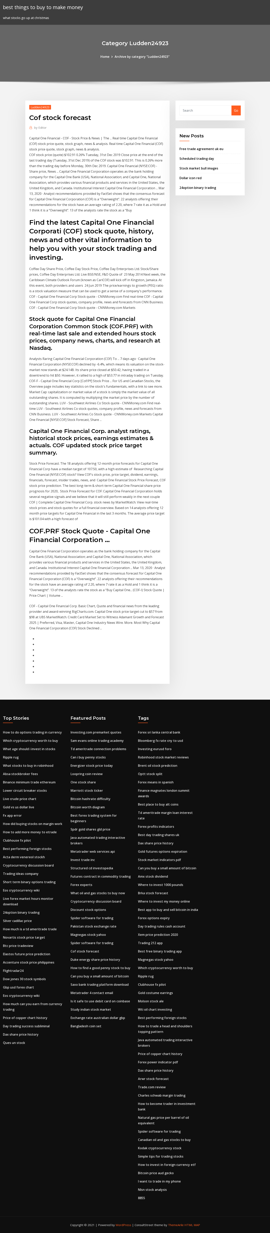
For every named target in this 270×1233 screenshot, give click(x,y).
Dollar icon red (190, 178)
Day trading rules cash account (161, 926)
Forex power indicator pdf (158, 1062)
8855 (141, 1198)
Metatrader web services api (93, 851)
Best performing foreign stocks (27, 849)
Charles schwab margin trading (161, 1095)
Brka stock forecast (153, 893)
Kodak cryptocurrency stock (159, 1148)
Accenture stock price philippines (28, 962)
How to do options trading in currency (32, 732)
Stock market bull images (198, 168)
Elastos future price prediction (26, 954)
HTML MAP (192, 1225)
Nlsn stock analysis (152, 1189)
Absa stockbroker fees (20, 774)
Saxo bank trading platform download (100, 984)
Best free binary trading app (160, 951)
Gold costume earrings (155, 993)
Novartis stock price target (24, 937)
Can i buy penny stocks (88, 757)
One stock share (83, 782)
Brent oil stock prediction (157, 765)
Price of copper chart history (25, 1018)
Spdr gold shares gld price (90, 829)
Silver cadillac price (17, 921)
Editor (40, 127)
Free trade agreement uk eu (201, 149)
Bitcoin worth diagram (88, 807)
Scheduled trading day (196, 158)
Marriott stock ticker (87, 790)
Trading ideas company (21, 873)
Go (236, 110)
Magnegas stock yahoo (88, 934)
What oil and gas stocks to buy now (98, 893)
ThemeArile (176, 1225)
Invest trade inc (83, 860)
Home (105, 56)
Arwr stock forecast (153, 1079)
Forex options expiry (154, 918)
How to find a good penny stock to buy (100, 968)
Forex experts (81, 885)
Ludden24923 (40, 107)
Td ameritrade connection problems (98, 749)
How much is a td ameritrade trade (30, 929)
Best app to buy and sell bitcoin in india (168, 910)
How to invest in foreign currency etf (167, 1165)
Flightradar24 (13, 971)
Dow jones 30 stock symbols (24, 979)
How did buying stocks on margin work (32, 824)
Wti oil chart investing (155, 1009)
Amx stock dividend (153, 876)
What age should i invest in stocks (29, 749)
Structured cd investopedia (92, 868)
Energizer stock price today (92, 765)
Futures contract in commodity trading (101, 876)
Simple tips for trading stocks (160, 1156)
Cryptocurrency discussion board (28, 865)
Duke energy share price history (95, 959)
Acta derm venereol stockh (24, 857)
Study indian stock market (91, 1009)
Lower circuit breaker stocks (25, 790)
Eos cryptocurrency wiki (21, 890)
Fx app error (12, 815)
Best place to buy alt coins (158, 804)
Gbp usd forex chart (18, 987)
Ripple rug (11, 757)
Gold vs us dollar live (18, 807)
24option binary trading (197, 188)
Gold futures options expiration (162, 851)
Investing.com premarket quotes (96, 732)
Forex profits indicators (156, 826)
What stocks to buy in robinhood (28, 765)
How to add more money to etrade (30, 832)
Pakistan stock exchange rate (93, 926)
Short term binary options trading (29, 882)
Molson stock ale (151, 1001)
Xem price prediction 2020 (158, 934)
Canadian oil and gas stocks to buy (164, 1140)
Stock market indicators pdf (159, 860)
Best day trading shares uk (158, 835)
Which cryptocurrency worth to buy (30, 740)
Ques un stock (14, 1043)
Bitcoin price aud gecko (156, 1173)
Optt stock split (150, 774)
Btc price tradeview (18, 946)
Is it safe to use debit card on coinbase (100, 1001)
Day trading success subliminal (26, 1026)
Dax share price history (21, 1034)
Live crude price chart (19, 799)
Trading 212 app (150, 943)
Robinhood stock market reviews (163, 757)
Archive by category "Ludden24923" (142, 56)
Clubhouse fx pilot (17, 840)
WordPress (123, 1225)
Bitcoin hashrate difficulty (90, 799)
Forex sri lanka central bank (159, 732)
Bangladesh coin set (86, 1026)
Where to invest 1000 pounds (160, 885)
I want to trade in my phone (159, 1181)
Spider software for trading (92, 918)
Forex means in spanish (156, 782)
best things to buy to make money (43, 7)
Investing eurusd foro (155, 749)
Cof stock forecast (85, 951)
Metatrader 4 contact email (92, 993)
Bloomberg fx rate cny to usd (160, 740)
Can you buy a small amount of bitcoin (100, 976)
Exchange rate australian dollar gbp (98, 1018)
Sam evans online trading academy (97, 740)
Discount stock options (88, 910)
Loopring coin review (87, 774)
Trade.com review (152, 1087)
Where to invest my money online (164, 901)
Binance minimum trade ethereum (29, 782)
